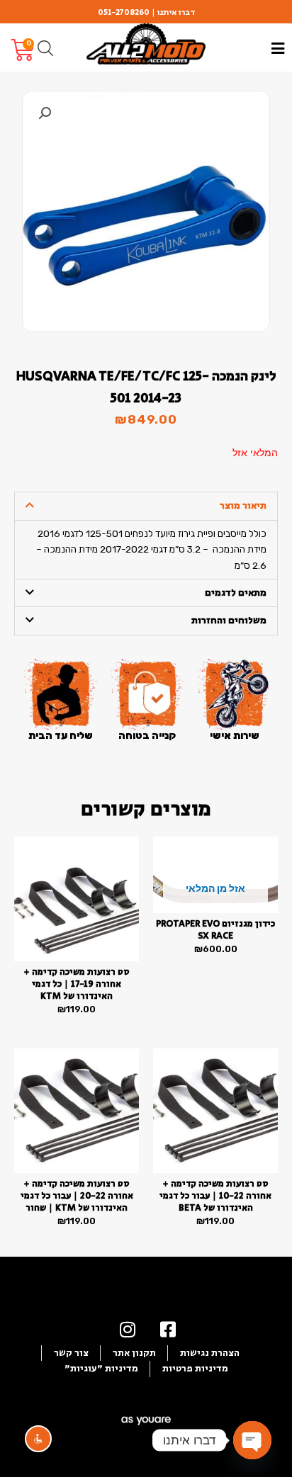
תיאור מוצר (243, 506)
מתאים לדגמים (235, 593)
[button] (44, 113)
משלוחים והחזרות (228, 620)
